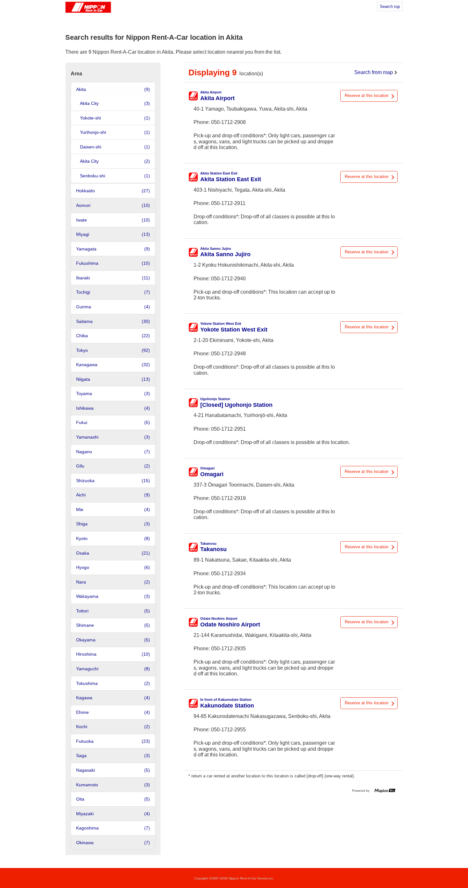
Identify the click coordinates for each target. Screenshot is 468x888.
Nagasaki (113, 770)
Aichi (113, 494)
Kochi (113, 726)
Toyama (113, 393)
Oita (113, 799)
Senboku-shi (115, 175)
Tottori (113, 610)
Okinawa (113, 842)
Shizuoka (113, 480)
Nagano (113, 451)
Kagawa (113, 697)
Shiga (113, 523)
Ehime (113, 712)
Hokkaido (113, 190)
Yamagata (113, 248)
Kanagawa (113, 364)
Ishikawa (113, 408)
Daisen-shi (115, 146)
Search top (390, 6)
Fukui (113, 422)
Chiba (113, 335)
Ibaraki (113, 277)
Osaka (113, 553)
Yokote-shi (115, 117)
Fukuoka (113, 741)
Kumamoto (113, 784)
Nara (113, 581)
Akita (113, 89)
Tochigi (113, 292)
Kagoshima (113, 827)
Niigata (113, 379)
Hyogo (113, 567)
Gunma (113, 306)
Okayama (113, 639)
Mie (113, 509)
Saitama (113, 321)
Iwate (113, 219)
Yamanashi (113, 437)
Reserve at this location (366, 95)
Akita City (115, 103)
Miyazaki (113, 813)
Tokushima (113, 683)
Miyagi (113, 234)
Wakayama (113, 596)
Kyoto (113, 538)
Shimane (113, 625)
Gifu (113, 465)
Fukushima (113, 263)
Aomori (113, 205)
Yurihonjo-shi (115, 132)
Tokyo (113, 350)
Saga (113, 755)
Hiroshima (113, 654)
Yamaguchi (113, 668)
